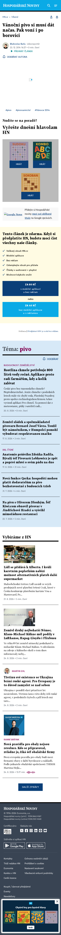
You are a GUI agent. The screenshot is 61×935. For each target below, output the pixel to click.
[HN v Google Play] (14, 845)
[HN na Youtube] (45, 830)
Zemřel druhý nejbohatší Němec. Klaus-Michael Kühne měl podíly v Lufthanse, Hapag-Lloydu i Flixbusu (30, 634)
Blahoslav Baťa (17, 43)
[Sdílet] (51, 17)
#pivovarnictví (23, 110)
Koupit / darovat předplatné (17, 887)
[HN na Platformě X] (21, 830)
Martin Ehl (18, 671)
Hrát (19, 164)
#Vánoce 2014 (42, 110)
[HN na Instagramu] (31, 830)
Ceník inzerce (10, 878)
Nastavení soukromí (34, 868)
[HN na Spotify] (40, 830)
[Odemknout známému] (56, 17)
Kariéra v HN (10, 873)
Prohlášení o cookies (34, 863)
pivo (25, 349)
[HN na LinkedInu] (35, 830)
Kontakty (8, 859)
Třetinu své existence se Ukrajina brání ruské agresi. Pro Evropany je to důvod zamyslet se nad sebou (29, 681)
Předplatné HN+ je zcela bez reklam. (43, 331)
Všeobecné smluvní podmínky (39, 873)
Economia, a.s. (23, 813)
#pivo (8, 110)
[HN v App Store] (35, 845)
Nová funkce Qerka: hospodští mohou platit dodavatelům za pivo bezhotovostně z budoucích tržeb (30, 482)
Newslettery (9, 896)
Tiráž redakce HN (12, 863)
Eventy (7, 892)
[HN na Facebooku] (26, 830)
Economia (8, 868)
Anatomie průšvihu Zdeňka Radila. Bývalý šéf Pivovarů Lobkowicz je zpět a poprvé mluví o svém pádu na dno (30, 458)
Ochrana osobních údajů (36, 859)
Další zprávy (30, 787)
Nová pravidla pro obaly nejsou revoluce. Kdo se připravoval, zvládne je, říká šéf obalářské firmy (29, 748)
